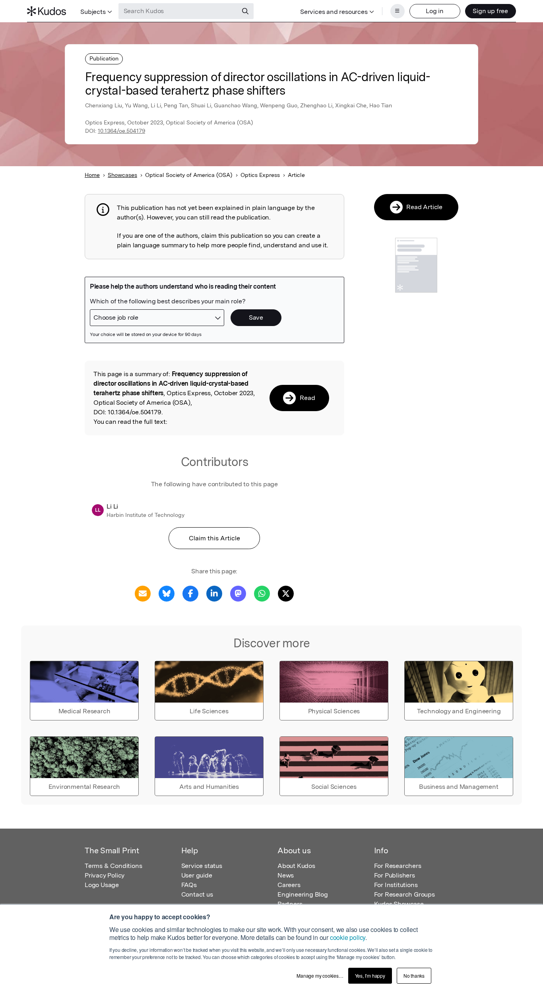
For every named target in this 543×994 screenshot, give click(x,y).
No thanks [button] (414, 975)
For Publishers (394, 875)
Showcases (122, 175)
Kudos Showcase (399, 904)
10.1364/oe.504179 (121, 131)
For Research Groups (404, 894)
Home (92, 175)
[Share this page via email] (143, 593)
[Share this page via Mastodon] (238, 593)
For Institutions (396, 885)
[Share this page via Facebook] (190, 593)
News (285, 875)
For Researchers (397, 866)
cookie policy (347, 937)
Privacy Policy (104, 875)
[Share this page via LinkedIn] (214, 593)
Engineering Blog (302, 894)
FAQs (189, 885)
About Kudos (296, 866)
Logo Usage (102, 885)
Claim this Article (214, 538)
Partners (289, 904)
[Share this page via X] (286, 593)
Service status (201, 866)
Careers (289, 885)
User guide (196, 875)
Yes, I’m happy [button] (370, 975)
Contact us (197, 894)
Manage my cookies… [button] (320, 975)
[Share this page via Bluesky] (166, 593)
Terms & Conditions (113, 866)
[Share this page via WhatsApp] (262, 593)
